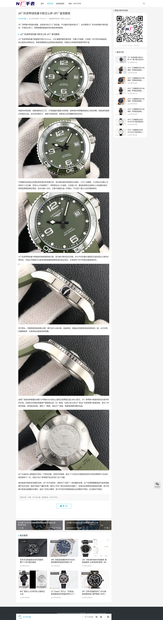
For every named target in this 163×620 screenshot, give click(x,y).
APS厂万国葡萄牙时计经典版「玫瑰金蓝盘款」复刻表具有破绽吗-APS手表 (136, 90)
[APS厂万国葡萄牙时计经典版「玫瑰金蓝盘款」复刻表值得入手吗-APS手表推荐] (120, 80)
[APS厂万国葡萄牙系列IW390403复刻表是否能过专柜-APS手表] (120, 121)
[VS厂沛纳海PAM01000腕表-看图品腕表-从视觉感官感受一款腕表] (94, 548)
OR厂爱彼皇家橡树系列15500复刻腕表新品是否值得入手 (63, 561)
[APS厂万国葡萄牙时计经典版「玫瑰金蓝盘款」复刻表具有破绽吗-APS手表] (120, 90)
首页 (42, 3)
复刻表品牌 (60, 3)
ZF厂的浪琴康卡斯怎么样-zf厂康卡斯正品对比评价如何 (136, 59)
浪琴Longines (65, 19)
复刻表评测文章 (54, 19)
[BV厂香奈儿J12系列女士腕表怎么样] (32, 580)
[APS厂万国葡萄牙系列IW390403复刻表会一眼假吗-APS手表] (120, 132)
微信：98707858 (75, 3)
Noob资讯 (23, 541)
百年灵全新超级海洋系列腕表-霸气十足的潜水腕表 (32, 561)
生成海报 (90, 617)
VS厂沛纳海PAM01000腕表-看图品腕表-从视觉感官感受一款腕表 (94, 561)
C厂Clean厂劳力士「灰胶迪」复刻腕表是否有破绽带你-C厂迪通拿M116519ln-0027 (63, 592)
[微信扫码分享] (97, 617)
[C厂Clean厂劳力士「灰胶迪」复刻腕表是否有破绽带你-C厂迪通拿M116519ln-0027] (63, 580)
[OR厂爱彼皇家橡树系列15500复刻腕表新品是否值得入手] (63, 548)
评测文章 (50, 3)
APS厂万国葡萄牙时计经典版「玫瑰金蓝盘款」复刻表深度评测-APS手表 (136, 111)
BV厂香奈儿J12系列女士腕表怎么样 (32, 592)
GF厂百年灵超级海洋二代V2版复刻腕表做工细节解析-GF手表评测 (94, 592)
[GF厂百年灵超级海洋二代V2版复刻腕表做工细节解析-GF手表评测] (94, 580)
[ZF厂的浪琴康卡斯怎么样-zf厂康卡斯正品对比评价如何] (120, 59)
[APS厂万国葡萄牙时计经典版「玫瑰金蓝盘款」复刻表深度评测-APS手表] (120, 111)
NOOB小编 (22, 19)
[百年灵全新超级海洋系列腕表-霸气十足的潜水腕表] (32, 548)
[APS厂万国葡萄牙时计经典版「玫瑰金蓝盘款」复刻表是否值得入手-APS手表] (120, 101)
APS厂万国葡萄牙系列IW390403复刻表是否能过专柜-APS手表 (136, 122)
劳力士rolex (54, 573)
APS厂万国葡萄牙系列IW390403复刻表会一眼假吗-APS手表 (136, 132)
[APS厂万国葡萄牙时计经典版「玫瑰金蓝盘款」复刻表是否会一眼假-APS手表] (120, 70)
